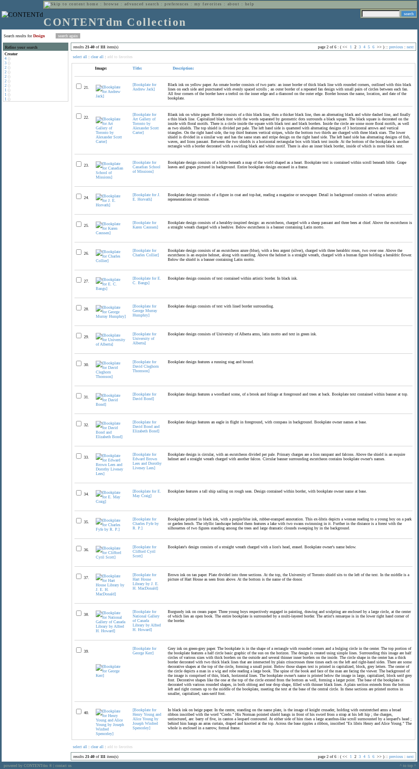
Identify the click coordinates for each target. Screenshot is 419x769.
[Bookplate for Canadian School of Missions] (146, 167)
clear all (97, 56)
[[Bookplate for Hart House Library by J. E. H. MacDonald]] (111, 594)
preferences (176, 4)
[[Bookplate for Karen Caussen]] (111, 233)
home (92, 4)
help (250, 4)
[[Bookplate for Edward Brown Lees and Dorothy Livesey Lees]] (111, 473)
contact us (63, 765)
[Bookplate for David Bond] (144, 396)
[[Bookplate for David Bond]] (111, 404)
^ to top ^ (408, 765)
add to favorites (120, 56)
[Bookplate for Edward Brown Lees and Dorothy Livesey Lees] (147, 461)
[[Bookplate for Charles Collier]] (111, 260)
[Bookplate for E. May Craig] (147, 493)
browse (111, 4)
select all (80, 56)
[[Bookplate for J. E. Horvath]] (111, 205)
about (233, 4)
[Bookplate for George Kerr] (144, 650)
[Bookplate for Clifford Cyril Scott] (144, 551)
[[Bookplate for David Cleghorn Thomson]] (111, 376)
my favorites (208, 4)
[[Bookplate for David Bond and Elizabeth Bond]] (111, 436)
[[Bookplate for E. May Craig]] (111, 501)
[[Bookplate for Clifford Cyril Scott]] (111, 557)
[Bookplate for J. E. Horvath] (146, 196)
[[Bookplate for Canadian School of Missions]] (111, 177)
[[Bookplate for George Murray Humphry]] (111, 316)
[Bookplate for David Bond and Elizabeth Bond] (146, 426)
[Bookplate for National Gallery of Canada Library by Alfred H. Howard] (147, 620)
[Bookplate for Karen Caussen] (145, 224)
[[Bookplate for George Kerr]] (111, 675)
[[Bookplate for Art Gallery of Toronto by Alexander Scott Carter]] (111, 141)
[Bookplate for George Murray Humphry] (145, 310)
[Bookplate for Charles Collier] (146, 252)
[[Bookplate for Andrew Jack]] (111, 96)
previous (396, 47)
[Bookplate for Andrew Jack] (144, 86)
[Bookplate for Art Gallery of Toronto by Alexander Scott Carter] (146, 123)
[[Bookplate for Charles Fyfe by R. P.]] (111, 529)
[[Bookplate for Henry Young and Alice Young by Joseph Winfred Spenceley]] (111, 733)
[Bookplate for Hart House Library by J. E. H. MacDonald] (146, 581)
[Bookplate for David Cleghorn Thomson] (146, 366)
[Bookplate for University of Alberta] (144, 338)
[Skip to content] (64, 4)
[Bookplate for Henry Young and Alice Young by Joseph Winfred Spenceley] (147, 719)
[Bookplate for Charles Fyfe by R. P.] (146, 523)
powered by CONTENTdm (28, 765)
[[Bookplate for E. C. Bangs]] (111, 288)
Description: (182, 68)
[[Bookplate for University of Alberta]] (111, 344)
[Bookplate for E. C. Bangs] (147, 280)
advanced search (141, 4)
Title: (137, 68)
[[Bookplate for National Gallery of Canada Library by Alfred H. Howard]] (111, 631)
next (410, 47)
